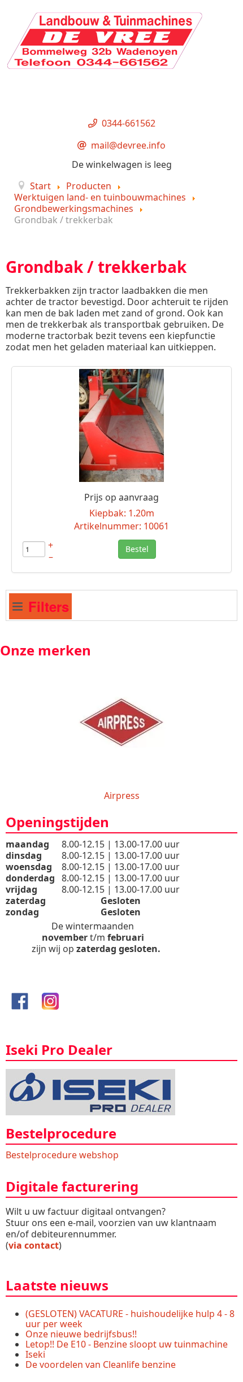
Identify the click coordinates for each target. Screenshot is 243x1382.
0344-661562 (128, 123)
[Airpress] (121, 721)
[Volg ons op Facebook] (20, 1000)
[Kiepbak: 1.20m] (121, 424)
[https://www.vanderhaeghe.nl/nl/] (90, 1091)
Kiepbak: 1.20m (121, 513)
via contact (33, 1245)
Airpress (122, 795)
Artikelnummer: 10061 (121, 526)
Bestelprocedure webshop (62, 1155)
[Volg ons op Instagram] (50, 1000)
